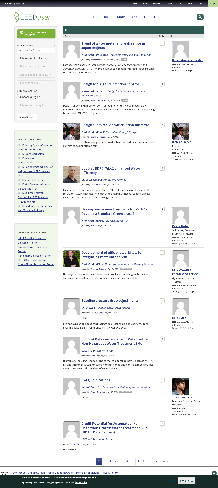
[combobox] (36, 58)
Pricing (190, 3)
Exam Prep (157, 3)
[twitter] (214, 474)
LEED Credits (100, 17)
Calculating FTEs (28, 188)
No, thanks (186, 480)
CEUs (145, 3)
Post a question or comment (35, 34)
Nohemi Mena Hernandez (187, 60)
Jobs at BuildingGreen (60, 472)
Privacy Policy (110, 472)
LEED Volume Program (31, 180)
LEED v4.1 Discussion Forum (34, 184)
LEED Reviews (26, 158)
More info (81, 482)
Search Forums (25, 45)
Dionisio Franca (181, 142)
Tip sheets (151, 17)
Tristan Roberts (182, 397)
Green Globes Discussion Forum (36, 264)
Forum (120, 17)
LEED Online (25, 162)
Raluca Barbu (180, 226)
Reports (170, 3)
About (135, 3)
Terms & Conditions (87, 472)
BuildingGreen (36, 472)
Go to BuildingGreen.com (13, 3)
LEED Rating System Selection (35, 145)
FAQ (180, 3)
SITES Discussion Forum (32, 260)
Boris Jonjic (179, 318)
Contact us (19, 472)
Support (202, 3)
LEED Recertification (30, 149)
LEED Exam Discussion (31, 153)
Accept (171, 480)
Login (212, 3)
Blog (134, 17)
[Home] (32, 17)
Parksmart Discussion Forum (34, 255)
